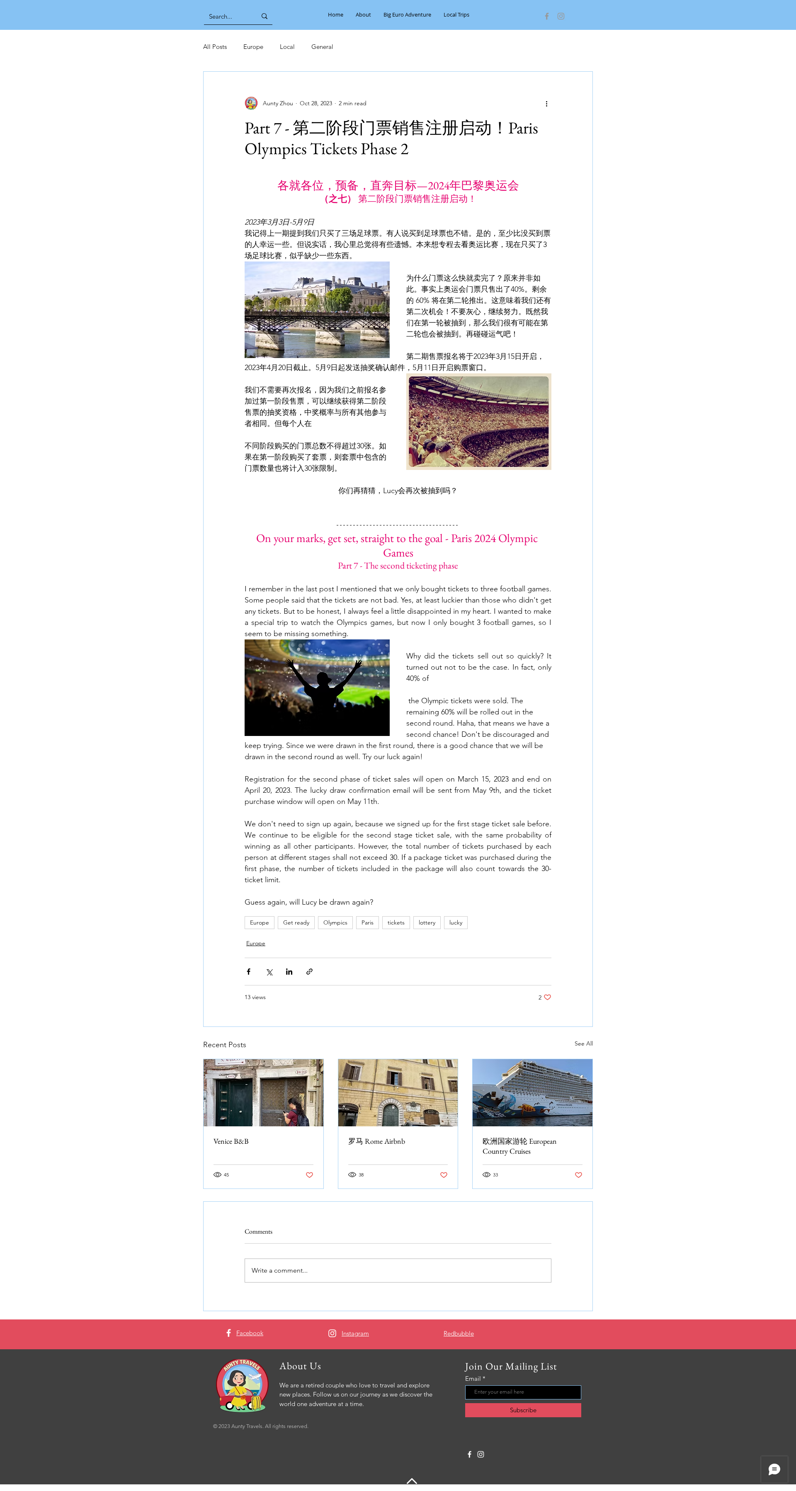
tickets (396, 922)
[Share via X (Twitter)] (269, 971)
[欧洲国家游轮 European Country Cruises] (532, 1092)
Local (287, 47)
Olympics (335, 922)
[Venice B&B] (263, 1092)
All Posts (215, 47)
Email (473, 1378)
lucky (455, 922)
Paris (368, 922)
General (322, 47)
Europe (253, 47)
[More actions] (546, 103)
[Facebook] (546, 16)
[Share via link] (309, 971)
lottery (427, 922)
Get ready (296, 922)
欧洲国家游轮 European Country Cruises (520, 1146)
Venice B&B (231, 1141)
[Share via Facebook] (248, 971)
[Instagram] (560, 16)
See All (584, 1043)
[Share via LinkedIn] (289, 971)
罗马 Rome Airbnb (376, 1141)
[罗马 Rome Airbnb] (398, 1092)
